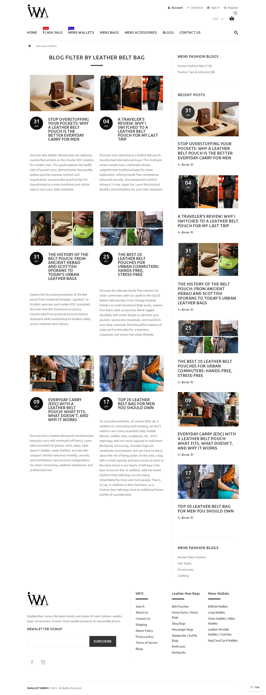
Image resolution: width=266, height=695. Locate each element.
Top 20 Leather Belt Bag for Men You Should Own (136, 403)
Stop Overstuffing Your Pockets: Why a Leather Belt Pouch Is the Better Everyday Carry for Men (68, 129)
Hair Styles (185, 563)
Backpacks (179, 652)
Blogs (139, 648)
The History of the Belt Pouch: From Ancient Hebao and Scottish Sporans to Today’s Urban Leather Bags (68, 266)
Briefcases (178, 646)
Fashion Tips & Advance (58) (196, 72)
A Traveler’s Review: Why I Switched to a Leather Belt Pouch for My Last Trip (138, 129)
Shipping (141, 624)
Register (233, 7)
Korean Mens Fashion (192, 557)
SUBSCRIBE (103, 641)
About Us (142, 612)
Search (140, 606)
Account (177, 7)
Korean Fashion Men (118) (195, 66)
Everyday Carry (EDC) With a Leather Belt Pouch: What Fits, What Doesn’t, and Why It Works (68, 409)
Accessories (185, 569)
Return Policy (144, 630)
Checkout (197, 7)
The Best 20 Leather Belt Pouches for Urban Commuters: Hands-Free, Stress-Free (138, 264)
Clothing (183, 575)
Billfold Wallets (218, 606)
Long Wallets (216, 612)
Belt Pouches (180, 606)
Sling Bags (178, 623)
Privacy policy (145, 636)
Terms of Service (147, 642)
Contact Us (143, 618)
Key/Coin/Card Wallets (223, 640)
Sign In (215, 7)
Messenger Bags (182, 629)
